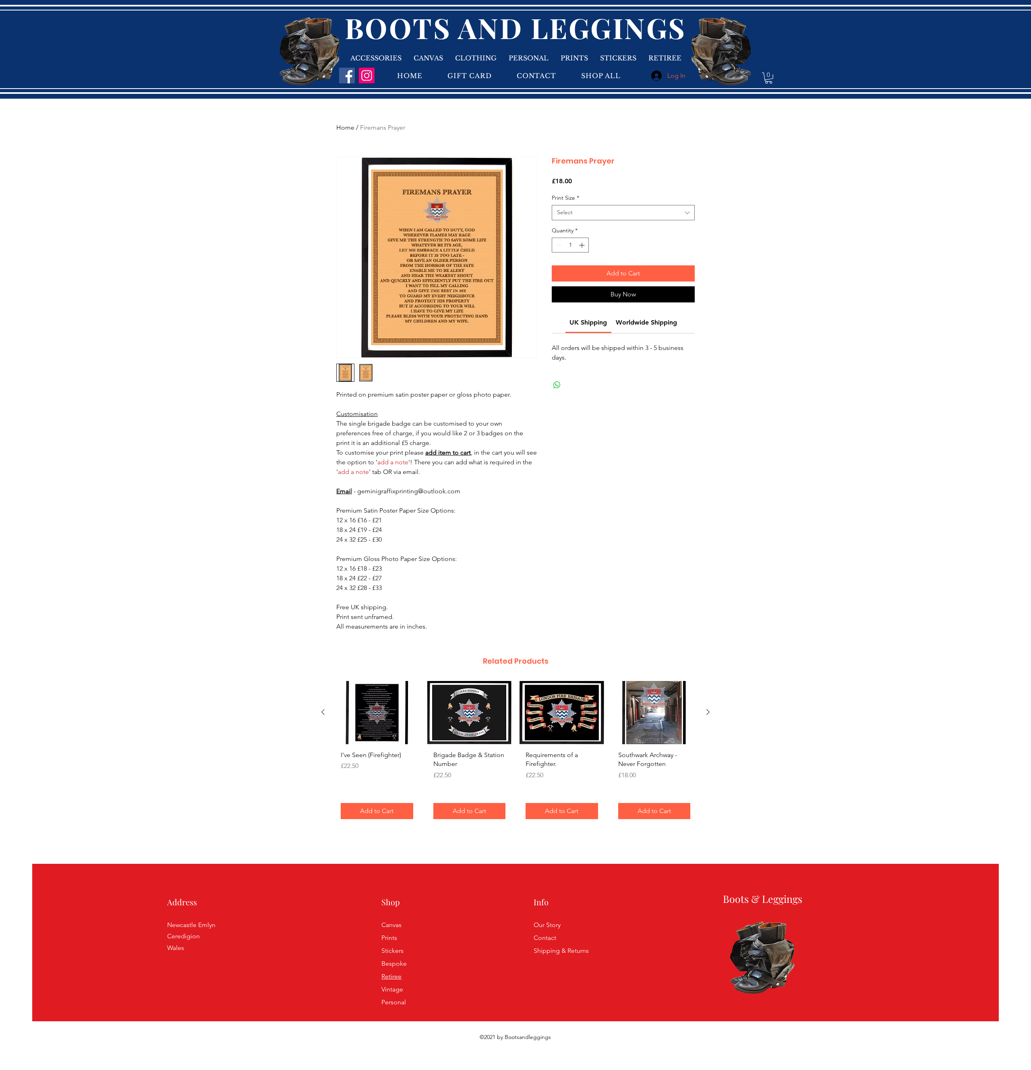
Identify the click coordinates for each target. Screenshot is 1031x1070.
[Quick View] (377, 712)
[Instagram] (367, 75)
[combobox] (623, 212)
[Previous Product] (323, 712)
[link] (768, 78)
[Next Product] (708, 712)
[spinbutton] (570, 245)
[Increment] (583, 245)
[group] (515, 753)
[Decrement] (558, 245)
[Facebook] (347, 75)
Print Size (565, 197)
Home (345, 127)
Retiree (391, 976)
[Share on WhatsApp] (557, 385)
